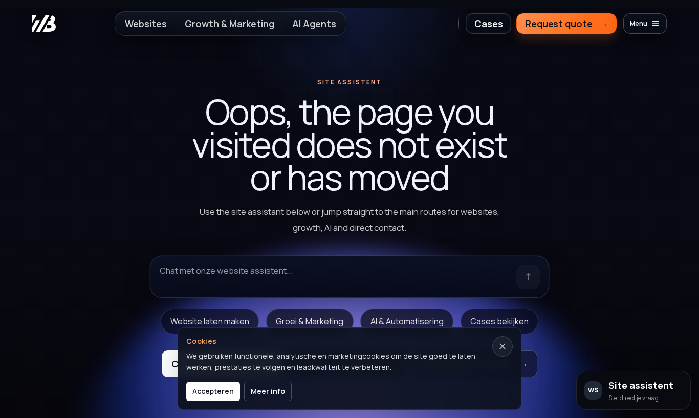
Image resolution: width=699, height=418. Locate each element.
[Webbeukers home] (44, 23)
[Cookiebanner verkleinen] (502, 346)
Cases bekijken (499, 321)
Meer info (268, 391)
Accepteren (213, 391)
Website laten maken (209, 321)
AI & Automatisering (407, 321)
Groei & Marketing (309, 321)
